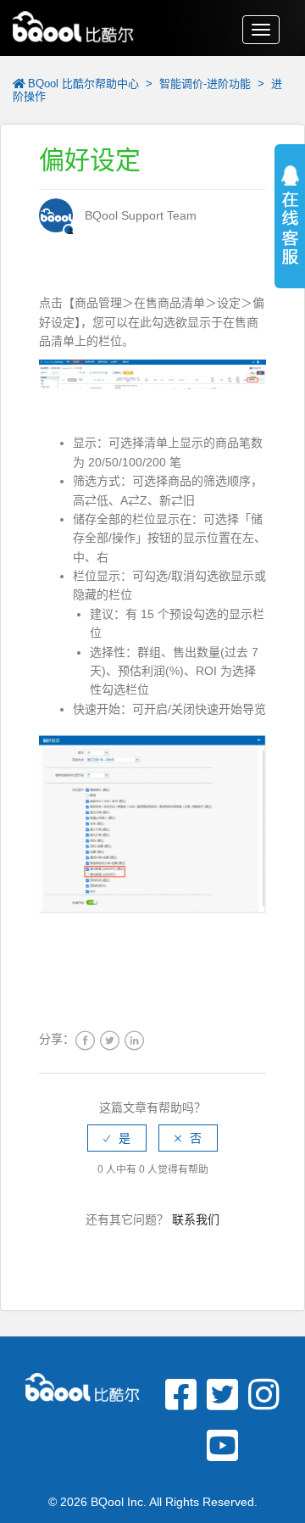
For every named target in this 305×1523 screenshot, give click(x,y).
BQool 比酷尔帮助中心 (83, 83)
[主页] (73, 24)
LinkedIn (134, 1041)
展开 (289, 237)
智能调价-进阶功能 (205, 83)
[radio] (117, 1138)
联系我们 (195, 1219)
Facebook (85, 1041)
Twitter (109, 1041)
